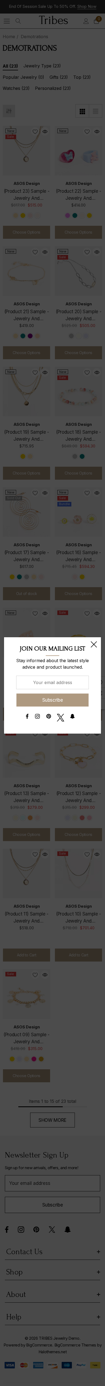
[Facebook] (26, 717)
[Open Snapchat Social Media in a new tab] (72, 717)
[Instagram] (37, 717)
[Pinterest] (49, 717)
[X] (60, 717)
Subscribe (52, 700)
